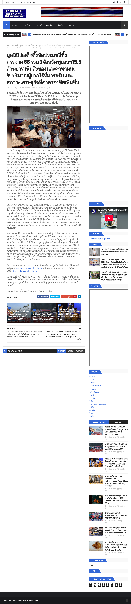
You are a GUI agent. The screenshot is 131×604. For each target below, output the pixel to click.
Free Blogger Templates (32, 600)
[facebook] (117, 2)
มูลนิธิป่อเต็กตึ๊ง (25, 45)
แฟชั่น (91, 407)
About (14, 2)
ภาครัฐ (71, 25)
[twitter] (121, 2)
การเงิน (92, 398)
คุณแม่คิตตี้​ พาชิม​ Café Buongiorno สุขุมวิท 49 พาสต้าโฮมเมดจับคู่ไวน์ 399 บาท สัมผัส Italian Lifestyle (116, 546)
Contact (21, 2)
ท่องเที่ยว (49, 25)
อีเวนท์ (39, 25)
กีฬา (91, 401)
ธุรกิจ (14, 25)
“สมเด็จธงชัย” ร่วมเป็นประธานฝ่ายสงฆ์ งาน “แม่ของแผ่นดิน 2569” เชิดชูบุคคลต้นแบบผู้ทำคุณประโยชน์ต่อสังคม (68, 314)
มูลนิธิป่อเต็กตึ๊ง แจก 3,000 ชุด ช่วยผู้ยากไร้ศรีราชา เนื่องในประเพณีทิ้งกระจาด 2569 (43, 316)
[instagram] (124, 2)
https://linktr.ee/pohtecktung (24, 271)
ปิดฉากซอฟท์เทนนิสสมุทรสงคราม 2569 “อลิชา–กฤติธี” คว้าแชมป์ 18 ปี (116, 515)
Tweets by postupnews (99, 238)
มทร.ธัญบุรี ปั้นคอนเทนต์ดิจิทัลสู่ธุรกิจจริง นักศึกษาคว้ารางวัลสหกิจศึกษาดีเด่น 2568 (114, 252)
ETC (92, 565)
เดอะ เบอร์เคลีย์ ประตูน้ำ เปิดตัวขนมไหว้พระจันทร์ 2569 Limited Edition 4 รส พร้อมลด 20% (116, 499)
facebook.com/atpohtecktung (29, 268)
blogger (61, 351)
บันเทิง (60, 25)
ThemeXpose (17, 600)
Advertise (31, 2)
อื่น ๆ (32, 45)
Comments (118, 423)
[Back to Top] (127, 600)
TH (111, 35)
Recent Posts (99, 423)
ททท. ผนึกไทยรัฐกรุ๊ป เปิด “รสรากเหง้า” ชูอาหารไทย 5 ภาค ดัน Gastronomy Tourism (115, 530)
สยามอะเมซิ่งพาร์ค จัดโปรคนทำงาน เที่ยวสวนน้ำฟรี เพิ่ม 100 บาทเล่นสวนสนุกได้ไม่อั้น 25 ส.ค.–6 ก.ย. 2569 (60, 34)
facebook (80, 351)
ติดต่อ (91, 416)
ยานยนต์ (92, 389)
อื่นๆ (91, 413)
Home (7, 2)
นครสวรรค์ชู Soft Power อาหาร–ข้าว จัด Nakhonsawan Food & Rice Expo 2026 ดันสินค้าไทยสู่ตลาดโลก (116, 481)
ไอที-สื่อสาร (27, 25)
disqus (70, 351)
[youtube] (114, 2)
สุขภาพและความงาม (97, 404)
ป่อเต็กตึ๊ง (15, 45)
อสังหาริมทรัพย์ (95, 386)
